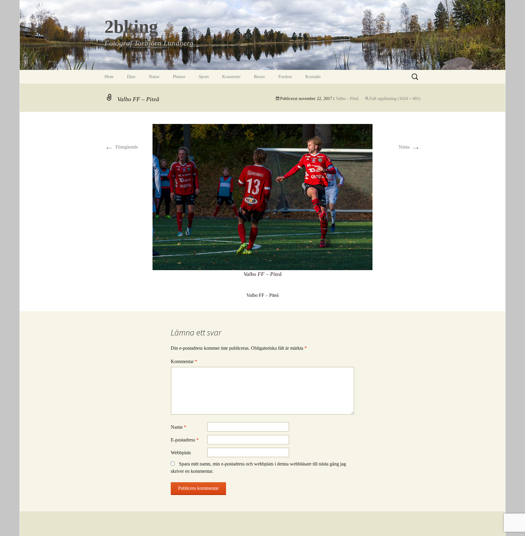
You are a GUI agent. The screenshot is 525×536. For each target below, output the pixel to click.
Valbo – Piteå (347, 98)
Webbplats (181, 452)
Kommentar (184, 361)
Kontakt (313, 76)
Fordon (285, 76)
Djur (131, 76)
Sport (204, 76)
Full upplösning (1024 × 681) (394, 98)
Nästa (409, 146)
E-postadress (185, 439)
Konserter (231, 76)
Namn (178, 427)
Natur (154, 76)
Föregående (121, 146)
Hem (109, 76)
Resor (259, 76)
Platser (179, 76)
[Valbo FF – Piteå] (262, 196)
